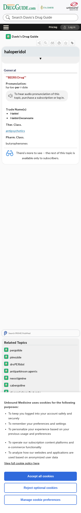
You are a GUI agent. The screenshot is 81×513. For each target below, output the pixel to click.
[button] (70, 27)
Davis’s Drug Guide (28, 7)
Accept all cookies (40, 476)
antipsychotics (15, 131)
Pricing (53, 27)
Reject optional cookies (41, 487)
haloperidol (15, 51)
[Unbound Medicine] (72, 6)
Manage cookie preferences (40, 499)
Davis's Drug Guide (25, 36)
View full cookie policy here (21, 463)
